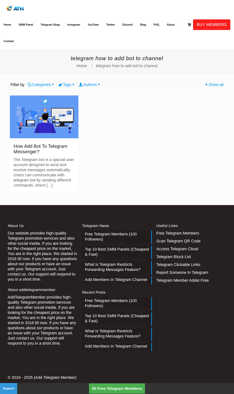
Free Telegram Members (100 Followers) (111, 236)
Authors (90, 84)
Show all (216, 84)
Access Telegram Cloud (177, 249)
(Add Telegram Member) (55, 377)
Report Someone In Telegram (182, 272)
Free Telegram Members (177, 233)
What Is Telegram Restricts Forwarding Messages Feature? (113, 267)
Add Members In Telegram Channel (116, 279)
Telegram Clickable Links (178, 264)
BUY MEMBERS (212, 24)
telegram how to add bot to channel (127, 65)
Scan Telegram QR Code (178, 241)
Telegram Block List (173, 256)
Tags (67, 84)
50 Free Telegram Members (117, 388)
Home (81, 65)
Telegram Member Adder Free (182, 280)
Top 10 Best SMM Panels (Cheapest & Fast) (117, 252)
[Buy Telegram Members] (15, 8)
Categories (41, 84)
